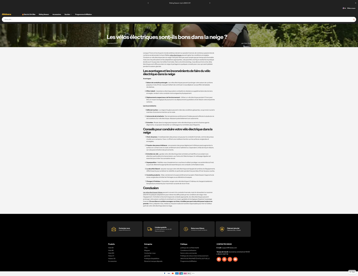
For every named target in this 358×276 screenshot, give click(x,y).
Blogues (147, 250)
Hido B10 (111, 253)
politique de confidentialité (189, 248)
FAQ (145, 248)
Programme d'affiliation (188, 261)
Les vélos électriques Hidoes (152, 192)
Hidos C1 (111, 256)
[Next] (210, 3)
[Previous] (148, 3)
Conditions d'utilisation (188, 250)
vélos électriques (175, 55)
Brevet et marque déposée (153, 261)
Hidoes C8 (111, 258)
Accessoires (112, 261)
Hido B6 (111, 250)
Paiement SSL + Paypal (234, 230)
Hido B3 (110, 248)
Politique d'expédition (151, 258)
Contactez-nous (150, 253)
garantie (147, 256)
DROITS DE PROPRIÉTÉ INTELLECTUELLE (195, 258)
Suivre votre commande (188, 253)
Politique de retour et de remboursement (194, 256)
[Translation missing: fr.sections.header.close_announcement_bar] (356, 3)
